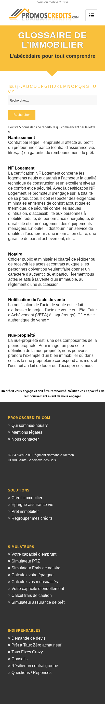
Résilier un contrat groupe (34, 666)
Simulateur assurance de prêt (37, 602)
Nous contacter (25, 439)
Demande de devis (28, 638)
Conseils (19, 659)
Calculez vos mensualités (34, 582)
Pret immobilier (25, 511)
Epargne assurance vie (32, 504)
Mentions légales (26, 432)
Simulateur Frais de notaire (35, 568)
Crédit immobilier (26, 498)
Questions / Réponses (31, 672)
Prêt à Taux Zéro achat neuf (36, 645)
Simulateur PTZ (25, 561)
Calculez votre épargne (32, 575)
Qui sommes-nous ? (29, 425)
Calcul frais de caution (31, 595)
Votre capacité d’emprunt (33, 554)
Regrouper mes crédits (31, 518)
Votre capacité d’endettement (37, 588)
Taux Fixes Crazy (27, 652)
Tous (12, 86)
